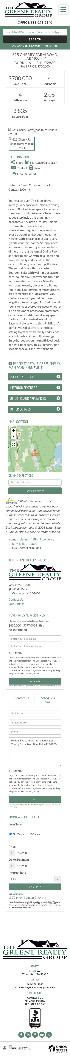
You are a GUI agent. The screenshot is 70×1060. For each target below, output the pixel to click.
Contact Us (16, 599)
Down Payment (19, 859)
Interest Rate (17, 872)
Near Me (51, 45)
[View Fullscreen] (13, 444)
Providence (47, 539)
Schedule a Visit (48, 700)
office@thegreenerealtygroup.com (35, 987)
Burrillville (18, 543)
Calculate (35, 886)
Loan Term (15, 824)
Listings (25, 539)
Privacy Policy (32, 673)
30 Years (18, 834)
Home (12, 539)
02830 (33, 543)
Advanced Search (26, 45)
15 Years (34, 834)
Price (12, 846)
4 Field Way (35, 971)
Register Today (35, 1004)
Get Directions (35, 490)
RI (34, 539)
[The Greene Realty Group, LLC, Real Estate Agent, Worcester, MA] (35, 1018)
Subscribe (35, 681)
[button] (35, 39)
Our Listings (16, 603)
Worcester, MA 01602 (35, 974)
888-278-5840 (41, 22)
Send (35, 799)
